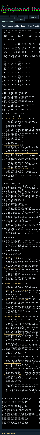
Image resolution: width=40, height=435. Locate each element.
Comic (20, 20)
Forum (34, 18)
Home (4, 18)
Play (13, 18)
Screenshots (7, 22)
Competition (7, 20)
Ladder (23, 18)
